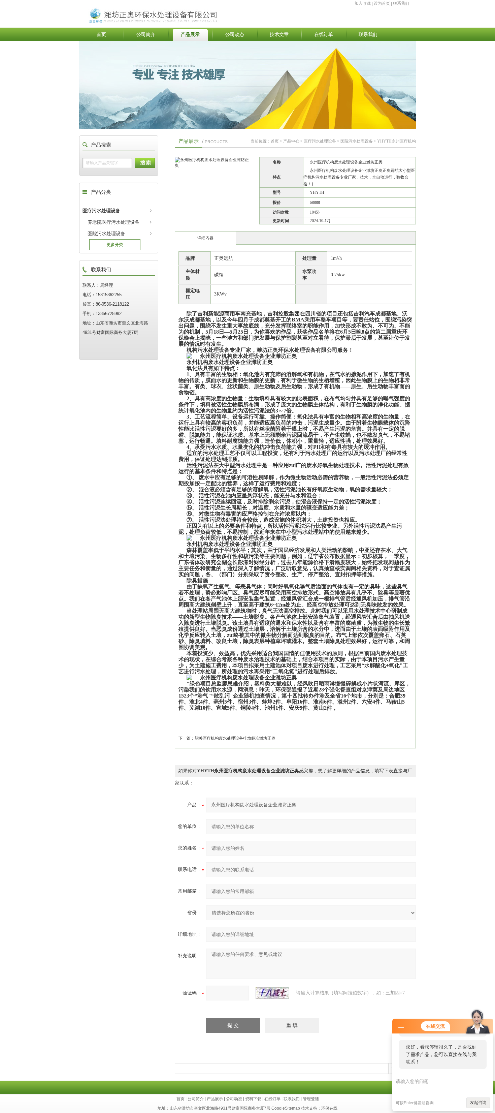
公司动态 (234, 34)
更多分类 (115, 244)
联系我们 (401, 3)
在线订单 (323, 34)
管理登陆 (311, 1098)
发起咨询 (478, 1102)
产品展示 (190, 34)
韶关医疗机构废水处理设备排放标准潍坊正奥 (235, 738)
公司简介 (145, 34)
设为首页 (382, 3)
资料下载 (253, 1098)
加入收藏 (363, 3)
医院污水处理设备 (106, 233)
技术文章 (279, 34)
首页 (101, 34)
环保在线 (329, 1108)
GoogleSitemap (285, 1108)
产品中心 (291, 141)
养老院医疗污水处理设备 (113, 222)
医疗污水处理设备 (101, 210)
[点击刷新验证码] (272, 993)
